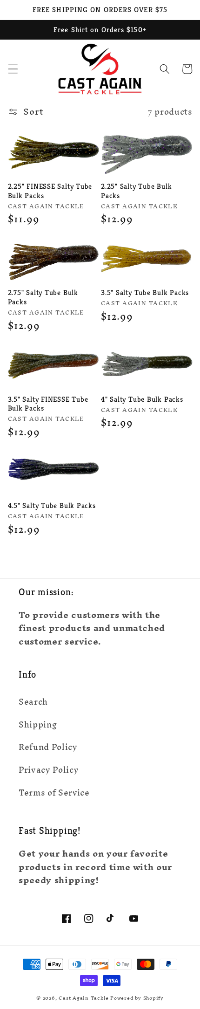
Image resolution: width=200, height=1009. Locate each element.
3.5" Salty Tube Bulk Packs (145, 292)
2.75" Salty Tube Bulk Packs (43, 297)
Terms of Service (54, 792)
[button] (12, 69)
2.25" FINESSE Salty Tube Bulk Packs (50, 191)
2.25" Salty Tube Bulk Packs (136, 191)
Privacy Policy (49, 770)
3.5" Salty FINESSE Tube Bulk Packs (48, 404)
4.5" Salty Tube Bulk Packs (52, 505)
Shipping (38, 724)
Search (33, 702)
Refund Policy (48, 747)
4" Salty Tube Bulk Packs (142, 399)
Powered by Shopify (137, 997)
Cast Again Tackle (83, 997)
